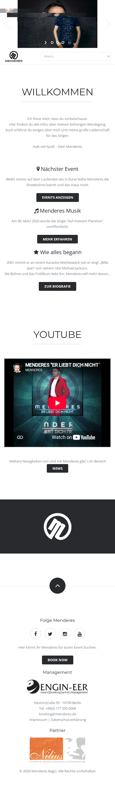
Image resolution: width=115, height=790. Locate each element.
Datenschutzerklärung (68, 719)
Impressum (38, 719)
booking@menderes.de (57, 714)
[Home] (14, 56)
